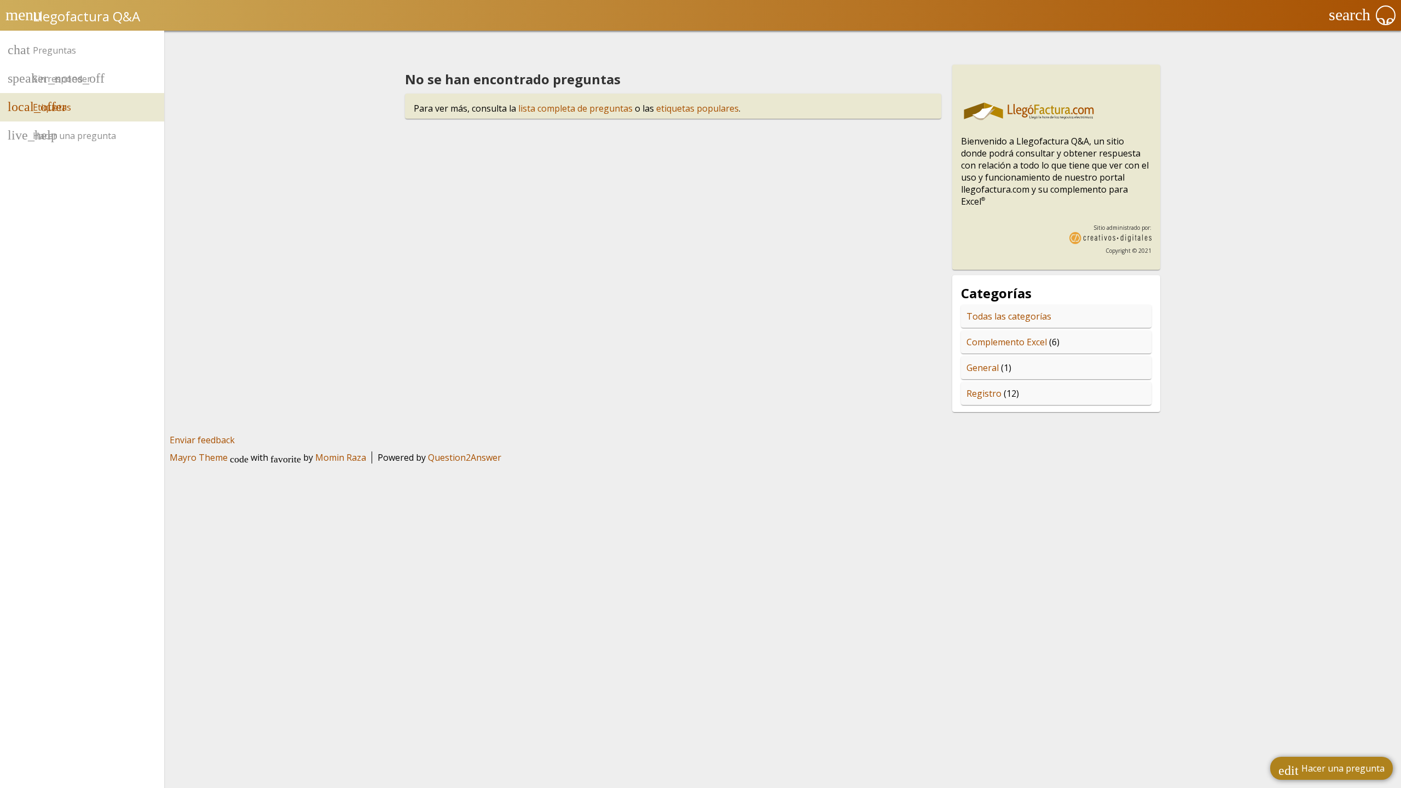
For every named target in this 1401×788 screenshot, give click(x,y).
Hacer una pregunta (1331, 770)
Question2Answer (464, 457)
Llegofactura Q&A (86, 16)
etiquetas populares (697, 108)
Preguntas (54, 50)
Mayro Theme (199, 457)
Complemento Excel (1006, 342)
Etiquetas (52, 107)
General (982, 368)
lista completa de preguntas (575, 108)
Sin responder (62, 79)
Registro (983, 393)
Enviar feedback (202, 440)
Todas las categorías (1008, 316)
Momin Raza (340, 457)
